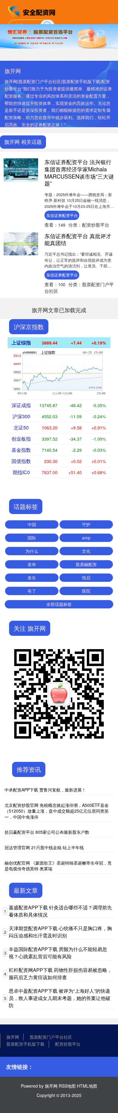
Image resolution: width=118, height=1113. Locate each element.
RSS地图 (67, 1086)
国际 (32, 538)
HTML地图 (87, 1086)
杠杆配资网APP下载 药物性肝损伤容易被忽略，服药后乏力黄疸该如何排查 (60, 973)
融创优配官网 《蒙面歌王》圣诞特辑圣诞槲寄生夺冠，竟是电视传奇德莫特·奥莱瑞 (58, 866)
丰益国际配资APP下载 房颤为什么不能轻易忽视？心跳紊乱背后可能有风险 (58, 953)
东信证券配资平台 (62, 215)
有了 (32, 591)
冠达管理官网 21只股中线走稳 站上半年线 (44, 847)
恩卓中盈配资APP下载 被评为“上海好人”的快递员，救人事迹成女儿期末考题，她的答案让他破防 (59, 998)
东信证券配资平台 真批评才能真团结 (77, 239)
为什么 (31, 551)
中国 (32, 524)
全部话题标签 (59, 604)
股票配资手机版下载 (25, 1044)
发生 (32, 577)
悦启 (86, 577)
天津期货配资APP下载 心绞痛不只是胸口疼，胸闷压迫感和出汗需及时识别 (60, 932)
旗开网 (12, 1037)
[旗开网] (32, 11)
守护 (86, 524)
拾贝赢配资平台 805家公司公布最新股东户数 (47, 832)
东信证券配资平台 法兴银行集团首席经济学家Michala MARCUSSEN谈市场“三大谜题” (79, 172)
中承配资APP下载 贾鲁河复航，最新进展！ (45, 790)
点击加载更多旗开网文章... (59, 310)
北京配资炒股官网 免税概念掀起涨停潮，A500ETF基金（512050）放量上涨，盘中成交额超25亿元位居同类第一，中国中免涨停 (57, 811)
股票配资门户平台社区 (51, 1037)
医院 (86, 591)
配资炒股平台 (67, 1044)
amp (86, 538)
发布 (32, 564)
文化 (86, 551)
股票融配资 (86, 564)
